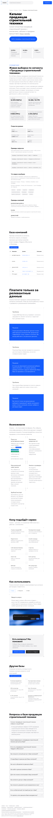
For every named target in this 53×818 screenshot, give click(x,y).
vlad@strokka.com (20, 815)
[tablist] (26, 590)
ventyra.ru (24, 267)
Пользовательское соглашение (28, 811)
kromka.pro (24, 261)
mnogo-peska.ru (26, 255)
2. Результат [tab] (20, 590)
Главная (11, 10)
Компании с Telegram (21, 808)
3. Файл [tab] (28, 590)
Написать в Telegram (32, 651)
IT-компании (4, 808)
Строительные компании (27, 807)
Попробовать (47, 2)
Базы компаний (10, 807)
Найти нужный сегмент (15, 675)
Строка (4, 2)
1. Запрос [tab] (12, 590)
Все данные (4, 807)
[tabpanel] (26, 609)
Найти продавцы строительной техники (23, 39)
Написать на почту (18, 651)
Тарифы (17, 805)
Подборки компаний (18, 807)
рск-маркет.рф (25, 274)
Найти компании (13, 247)
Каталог (16, 10)
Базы (20, 10)
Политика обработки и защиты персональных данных (11, 811)
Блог (7, 805)
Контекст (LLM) (12, 805)
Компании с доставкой (11, 808)
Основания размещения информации (9, 810)
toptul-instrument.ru (27, 271)
